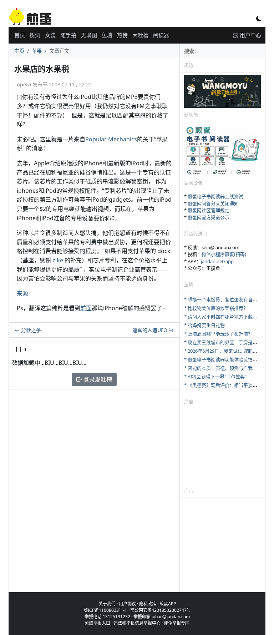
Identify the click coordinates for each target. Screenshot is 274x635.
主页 (19, 50)
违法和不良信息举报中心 (137, 623)
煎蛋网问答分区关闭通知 (213, 203)
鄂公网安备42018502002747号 (160, 610)
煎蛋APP (167, 604)
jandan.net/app (217, 261)
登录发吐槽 (97, 379)
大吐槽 (140, 35)
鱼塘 (107, 35)
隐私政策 (147, 604)
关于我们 (107, 604)
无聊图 (89, 35)
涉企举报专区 (176, 623)
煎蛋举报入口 (97, 623)
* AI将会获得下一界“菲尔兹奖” (215, 376)
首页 (19, 35)
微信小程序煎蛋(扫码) (224, 254)
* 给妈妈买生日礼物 (204, 325)
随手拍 (68, 35)
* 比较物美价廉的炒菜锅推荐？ (216, 308)
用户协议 (127, 604)
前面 (86, 308)
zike (57, 260)
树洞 (35, 35)
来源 (22, 293)
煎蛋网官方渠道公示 (208, 217)
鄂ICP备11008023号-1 (105, 610)
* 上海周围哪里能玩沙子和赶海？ (218, 334)
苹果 (37, 50)
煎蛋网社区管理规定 (208, 210)
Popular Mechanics (111, 139)
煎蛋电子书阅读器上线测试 (215, 196)
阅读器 (161, 35)
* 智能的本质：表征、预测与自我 (218, 368)
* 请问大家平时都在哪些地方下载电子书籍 (227, 316)
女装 (50, 35)
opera (24, 84)
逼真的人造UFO (150, 330)
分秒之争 (30, 330)
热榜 (122, 35)
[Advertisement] (222, 447)
